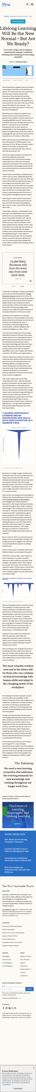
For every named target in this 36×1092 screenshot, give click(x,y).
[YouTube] (15, 1008)
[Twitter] (12, 1008)
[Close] (34, 1068)
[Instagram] (6, 1008)
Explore (17, 824)
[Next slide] (22, 286)
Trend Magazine (18, 21)
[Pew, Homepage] (6, 4)
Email (3, 985)
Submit (29, 989)
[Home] (18, 886)
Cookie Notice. (6, 1084)
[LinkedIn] (9, 1008)
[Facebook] (3, 1008)
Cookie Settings (18, 1088)
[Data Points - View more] (30, 280)
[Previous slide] (14, 286)
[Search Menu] (27, 4)
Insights (5, 953)
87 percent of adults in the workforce (17, 499)
